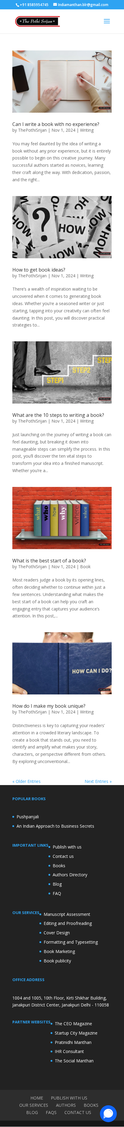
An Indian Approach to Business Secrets (55, 826)
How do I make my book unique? (48, 706)
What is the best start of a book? (49, 560)
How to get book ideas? (38, 269)
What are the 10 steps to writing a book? (58, 415)
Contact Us (77, 1112)
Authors (66, 1105)
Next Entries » (98, 781)
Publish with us (67, 847)
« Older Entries (26, 781)
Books (59, 865)
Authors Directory (70, 874)
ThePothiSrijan (32, 130)
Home (36, 1098)
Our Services (33, 1105)
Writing (87, 130)
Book (85, 566)
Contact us (63, 856)
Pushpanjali (28, 816)
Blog (57, 884)
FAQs (51, 1112)
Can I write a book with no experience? (55, 124)
